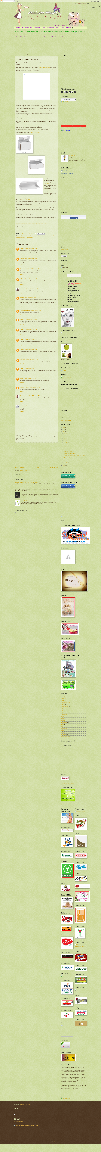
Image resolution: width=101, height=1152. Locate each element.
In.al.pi (62, 712)
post (17, 223)
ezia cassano (22, 359)
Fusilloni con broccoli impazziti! (70, 453)
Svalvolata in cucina (24, 387)
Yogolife (62, 730)
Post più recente (19, 467)
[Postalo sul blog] (39, 234)
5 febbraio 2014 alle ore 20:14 (31, 349)
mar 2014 (66, 442)
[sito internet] (68, 488)
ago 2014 (66, 438)
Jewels (62, 27)
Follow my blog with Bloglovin (67, 783)
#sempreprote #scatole (20, 237)
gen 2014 (66, 462)
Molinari (63, 718)
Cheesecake (63, 700)
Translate (66, 101)
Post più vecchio (53, 467)
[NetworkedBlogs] (74, 216)
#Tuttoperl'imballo (29, 237)
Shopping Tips (68, 27)
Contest (43, 27)
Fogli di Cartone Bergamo (69, 449)
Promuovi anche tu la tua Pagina (67, 173)
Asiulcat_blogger (64, 170)
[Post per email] (35, 233)
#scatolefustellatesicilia (49, 235)
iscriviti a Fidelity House (66, 420)
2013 (64, 465)
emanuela (22, 406)
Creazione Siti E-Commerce (25, 1104)
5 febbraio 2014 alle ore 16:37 (31, 339)
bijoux (62, 732)
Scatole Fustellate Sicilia (44, 67)
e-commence (63, 734)
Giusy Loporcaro (23, 395)
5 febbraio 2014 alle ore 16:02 (31, 319)
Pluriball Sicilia (67, 457)
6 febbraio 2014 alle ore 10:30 (30, 378)
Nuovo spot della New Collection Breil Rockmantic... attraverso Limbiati (36, 493)
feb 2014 (66, 445)
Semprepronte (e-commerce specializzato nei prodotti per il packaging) (34, 223)
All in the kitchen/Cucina (27, 27)
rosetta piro (22, 289)
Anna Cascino (23, 268)
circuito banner (17, 1111)
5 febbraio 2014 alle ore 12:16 (31, 258)
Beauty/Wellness (37, 27)
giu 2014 (66, 440)
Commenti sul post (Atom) (24, 470)
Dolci (62, 708)
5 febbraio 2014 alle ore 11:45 (31, 248)
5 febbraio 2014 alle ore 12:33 (31, 278)
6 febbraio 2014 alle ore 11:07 (35, 387)
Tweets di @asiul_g (65, 249)
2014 (64, 431)
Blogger (54, 1141)
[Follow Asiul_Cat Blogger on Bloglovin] (67, 326)
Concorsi (63, 704)
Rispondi (22, 254)
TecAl (62, 726)
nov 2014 (66, 436)
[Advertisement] (36, 454)
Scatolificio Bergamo (68, 451)
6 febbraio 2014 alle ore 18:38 (31, 406)
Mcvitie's (63, 716)
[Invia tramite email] (38, 234)
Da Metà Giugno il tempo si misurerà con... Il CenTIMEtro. (27, 482)
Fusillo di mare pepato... (68, 446)
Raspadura (63, 720)
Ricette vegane (64, 722)
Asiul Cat (73, 155)
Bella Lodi (63, 696)
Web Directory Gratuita (19, 1121)
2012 (64, 467)
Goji (62, 710)
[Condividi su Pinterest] (44, 234)
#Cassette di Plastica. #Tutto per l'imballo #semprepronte (32, 235)
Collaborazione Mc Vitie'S (66, 702)
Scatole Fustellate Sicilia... (69, 460)
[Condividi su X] (41, 234)
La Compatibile (64, 714)
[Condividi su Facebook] (42, 234)
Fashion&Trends (50, 27)
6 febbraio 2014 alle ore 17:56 (34, 395)
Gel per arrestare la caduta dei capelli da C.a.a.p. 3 (74, 455)
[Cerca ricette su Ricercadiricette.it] (65, 1098)
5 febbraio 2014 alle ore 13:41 (34, 297)
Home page (18, 27)
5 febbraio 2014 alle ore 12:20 (32, 268)
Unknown (22, 248)
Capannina (63, 698)
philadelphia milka (65, 736)
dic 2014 (66, 433)
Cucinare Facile (64, 706)
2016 (64, 427)
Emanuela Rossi (23, 297)
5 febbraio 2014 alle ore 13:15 (31, 288)
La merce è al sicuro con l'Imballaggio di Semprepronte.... (27, 487)
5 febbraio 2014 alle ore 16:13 (31, 329)
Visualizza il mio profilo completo (68, 163)
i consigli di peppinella (25, 310)
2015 (64, 429)
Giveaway (57, 27)
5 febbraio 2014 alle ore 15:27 (36, 310)
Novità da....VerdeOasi (25, 500)
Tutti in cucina (64, 728)
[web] (68, 800)
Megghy (21, 378)
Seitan (62, 724)
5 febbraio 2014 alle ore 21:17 (31, 368)
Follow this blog (74, 218)
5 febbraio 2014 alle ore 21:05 (32, 359)
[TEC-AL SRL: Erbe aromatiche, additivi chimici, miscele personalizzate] (80, 947)
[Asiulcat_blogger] (61, 172)
